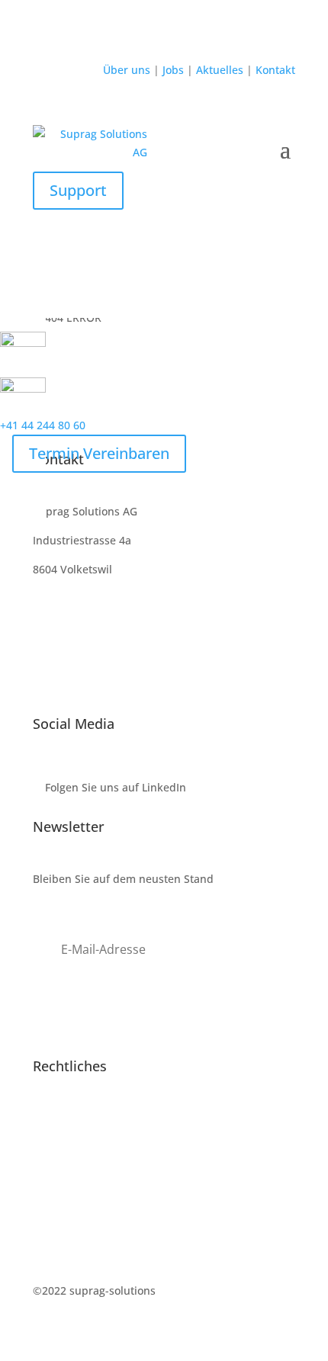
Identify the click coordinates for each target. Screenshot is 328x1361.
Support (78, 190)
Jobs (171, 70)
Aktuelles (221, 70)
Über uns (128, 70)
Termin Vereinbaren (99, 453)
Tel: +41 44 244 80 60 (86, 626)
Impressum (62, 1118)
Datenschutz (65, 1146)
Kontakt (273, 70)
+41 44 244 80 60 (42, 425)
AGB (43, 1175)
